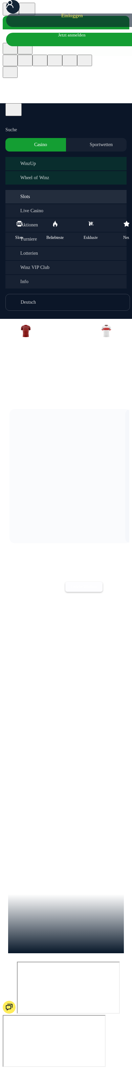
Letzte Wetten (84, 586)
